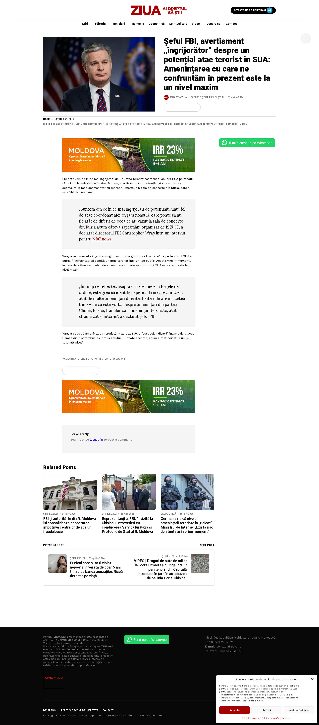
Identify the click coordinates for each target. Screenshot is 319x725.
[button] (312, 679)
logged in (96, 439)
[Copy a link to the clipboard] (196, 107)
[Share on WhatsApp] (179, 107)
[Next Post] (200, 563)
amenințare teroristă (78, 359)
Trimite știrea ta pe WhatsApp (250, 142)
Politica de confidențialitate (276, 718)
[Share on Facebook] (168, 107)
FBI (124, 359)
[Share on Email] (190, 107)
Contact (108, 710)
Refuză (267, 710)
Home (46, 119)
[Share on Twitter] (174, 107)
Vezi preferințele (299, 710)
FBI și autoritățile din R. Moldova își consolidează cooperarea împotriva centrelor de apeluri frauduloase (69, 525)
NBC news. (102, 239)
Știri (221, 97)
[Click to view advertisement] (128, 154)
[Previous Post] (57, 563)
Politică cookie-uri (251, 718)
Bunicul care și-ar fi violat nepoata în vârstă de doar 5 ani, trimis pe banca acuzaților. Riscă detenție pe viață (96, 569)
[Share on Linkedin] (185, 107)
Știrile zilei (209, 97)
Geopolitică (168, 514)
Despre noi (49, 710)
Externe (196, 97)
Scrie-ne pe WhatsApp (150, 639)
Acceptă (234, 710)
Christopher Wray (107, 359)
